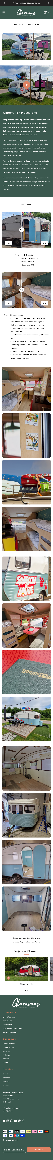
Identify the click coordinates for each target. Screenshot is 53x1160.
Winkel (5, 1074)
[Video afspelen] (26, 85)
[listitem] (26, 3)
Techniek (6, 1055)
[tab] (25, 990)
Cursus (5, 1063)
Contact (6, 1085)
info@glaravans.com (11, 1108)
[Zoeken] (49, 12)
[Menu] (3, 12)
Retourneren (7, 1021)
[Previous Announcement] (4, 3)
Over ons (6, 1081)
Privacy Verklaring (9, 1032)
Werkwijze (6, 1051)
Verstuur (39, 1150)
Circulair (6, 1059)
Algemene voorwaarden (12, 1028)
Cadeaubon (7, 1025)
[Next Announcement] (48, 3)
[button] (25, 58)
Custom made (8, 1047)
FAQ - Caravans (9, 1043)
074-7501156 (7, 1111)
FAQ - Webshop (9, 1017)
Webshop (6, 1078)
